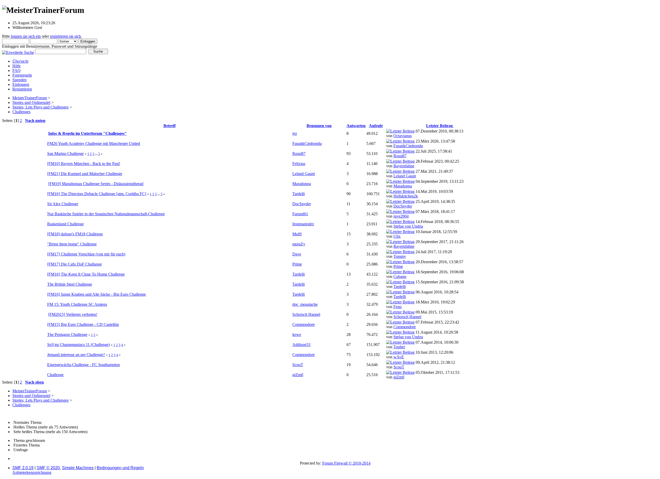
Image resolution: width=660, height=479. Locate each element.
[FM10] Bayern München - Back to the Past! (83, 163)
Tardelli (298, 194)
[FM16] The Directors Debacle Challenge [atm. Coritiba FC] (96, 194)
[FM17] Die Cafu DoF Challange (74, 264)
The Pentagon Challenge (67, 334)
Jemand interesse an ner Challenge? (76, 354)
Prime (297, 264)
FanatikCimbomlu (307, 143)
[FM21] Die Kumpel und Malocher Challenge (84, 173)
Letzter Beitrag (440, 125)
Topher (399, 347)
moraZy (298, 244)
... (96, 154)
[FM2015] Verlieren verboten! (72, 314)
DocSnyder (301, 204)
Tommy (399, 256)
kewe (296, 334)
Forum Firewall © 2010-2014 (346, 463)
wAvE (398, 357)
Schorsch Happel (306, 314)
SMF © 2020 (48, 468)
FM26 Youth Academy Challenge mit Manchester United (93, 143)
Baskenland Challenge (65, 224)
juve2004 (401, 216)
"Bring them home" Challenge (72, 244)
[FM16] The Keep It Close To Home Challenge (86, 274)
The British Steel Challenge (69, 284)
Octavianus (402, 136)
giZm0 (297, 375)
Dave (296, 254)
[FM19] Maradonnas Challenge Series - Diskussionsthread (95, 183)
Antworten (356, 125)
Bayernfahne (403, 166)
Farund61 (300, 214)
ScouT (297, 364)
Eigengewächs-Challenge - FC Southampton (83, 364)
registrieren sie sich (65, 36)
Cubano (399, 276)
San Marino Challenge (65, 153)
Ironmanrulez (303, 224)
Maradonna (301, 183)
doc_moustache (305, 304)
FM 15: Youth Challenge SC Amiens (77, 304)
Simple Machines (78, 468)
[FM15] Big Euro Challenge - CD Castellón (83, 324)
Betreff (169, 125)
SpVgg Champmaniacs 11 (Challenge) (78, 344)
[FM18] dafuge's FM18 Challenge (75, 234)
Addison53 (301, 344)
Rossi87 (299, 153)
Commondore (303, 324)
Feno (397, 306)
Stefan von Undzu (408, 226)
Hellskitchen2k (405, 196)
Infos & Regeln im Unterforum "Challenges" (87, 133)
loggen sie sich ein (26, 36)
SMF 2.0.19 (23, 468)
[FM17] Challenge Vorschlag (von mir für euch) (86, 254)
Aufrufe (376, 125)
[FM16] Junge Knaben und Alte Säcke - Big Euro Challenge (96, 294)
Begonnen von (319, 125)
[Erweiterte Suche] (18, 51)
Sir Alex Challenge (62, 204)
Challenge (55, 375)
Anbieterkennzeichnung (31, 472)
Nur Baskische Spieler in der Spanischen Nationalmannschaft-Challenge (106, 214)
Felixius (298, 163)
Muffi (297, 234)
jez (294, 133)
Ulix (397, 236)
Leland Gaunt (303, 173)
